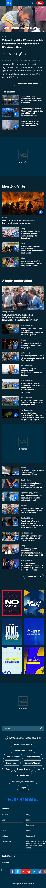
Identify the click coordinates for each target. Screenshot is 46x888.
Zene (7, 769)
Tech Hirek (26, 480)
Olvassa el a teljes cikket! (28, 83)
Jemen (24, 505)
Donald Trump (23, 769)
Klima (23, 467)
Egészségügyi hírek (29, 493)
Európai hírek (8, 312)
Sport (23, 340)
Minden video (33, 577)
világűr (23, 788)
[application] (23, 19)
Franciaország (33, 757)
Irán (39, 769)
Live (40, 3)
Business (5, 820)
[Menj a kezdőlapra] (9, 3)
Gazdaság (25, 353)
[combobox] (23, 728)
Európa (5, 814)
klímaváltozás (23, 775)
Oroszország (12, 763)
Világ (4, 217)
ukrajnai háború (13, 757)
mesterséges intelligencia (23, 781)
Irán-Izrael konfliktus (23, 744)
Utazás (5, 830)
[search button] (41, 728)
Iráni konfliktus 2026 (23, 751)
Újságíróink (6, 841)
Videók (5, 836)
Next (4, 825)
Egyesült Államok (32, 763)
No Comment (27, 365)
